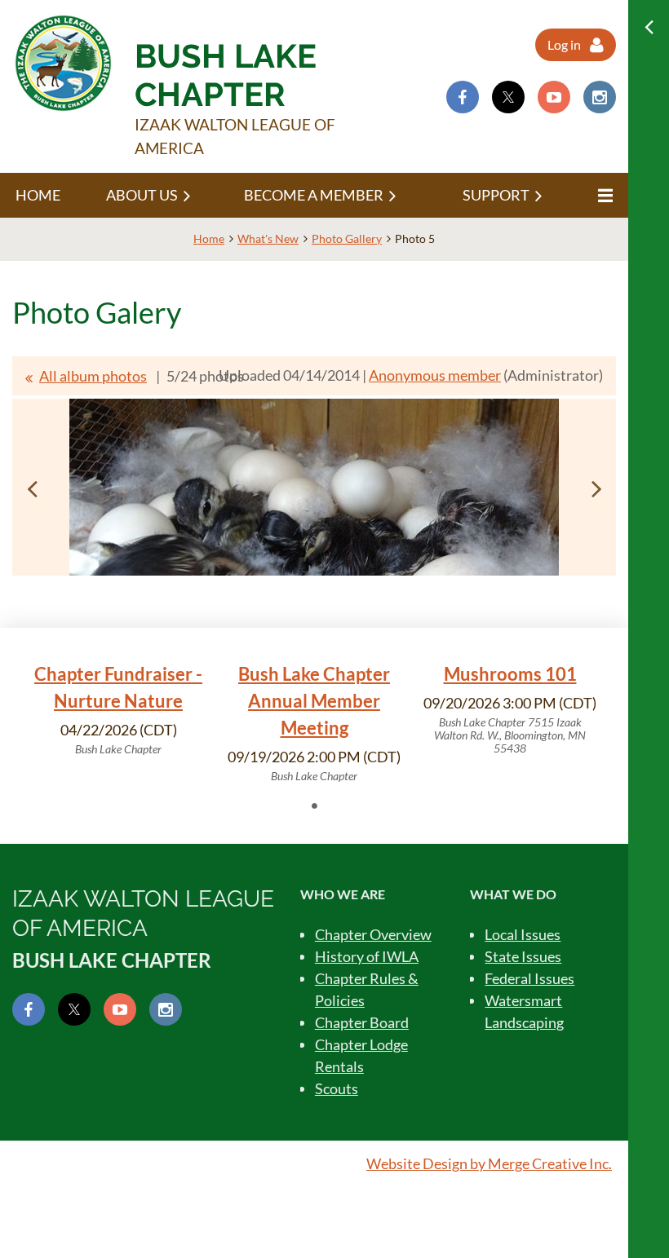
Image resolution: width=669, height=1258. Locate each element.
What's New (268, 238)
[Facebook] (462, 97)
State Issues (523, 956)
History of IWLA (367, 956)
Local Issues (522, 934)
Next (596, 488)
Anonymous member (435, 375)
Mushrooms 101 (510, 674)
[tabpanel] (118, 709)
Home (208, 238)
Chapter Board (362, 1022)
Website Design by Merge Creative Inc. (489, 1163)
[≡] (603, 195)
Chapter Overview (373, 934)
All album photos (93, 376)
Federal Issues (529, 978)
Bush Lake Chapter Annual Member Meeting (314, 701)
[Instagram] (599, 97)
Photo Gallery (347, 238)
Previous (31, 488)
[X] (508, 97)
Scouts (336, 1088)
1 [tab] (314, 805)
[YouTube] (554, 97)
